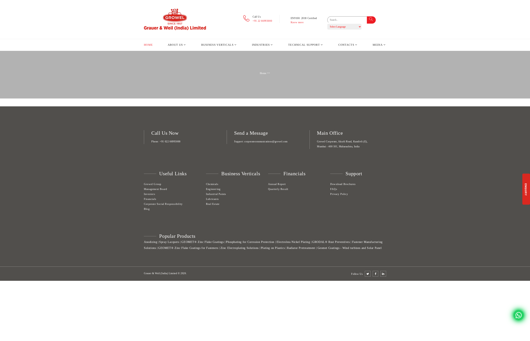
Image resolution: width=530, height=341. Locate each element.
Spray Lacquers (169, 242)
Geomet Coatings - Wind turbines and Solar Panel (350, 248)
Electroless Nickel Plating (293, 242)
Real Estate (212, 204)
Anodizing (150, 242)
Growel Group (152, 184)
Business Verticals (217, 44)
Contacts (346, 44)
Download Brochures (343, 184)
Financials (150, 199)
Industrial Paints (216, 194)
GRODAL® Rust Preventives (331, 242)
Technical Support (304, 44)
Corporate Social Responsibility (163, 204)
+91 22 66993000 (262, 20)
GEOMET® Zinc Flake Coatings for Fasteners (188, 248)
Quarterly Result (278, 189)
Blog (147, 209)
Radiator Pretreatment (301, 248)
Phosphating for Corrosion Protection (250, 242)
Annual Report (277, 184)
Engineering (213, 189)
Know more (297, 22)
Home (148, 44)
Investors (149, 194)
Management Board (155, 189)
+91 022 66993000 (170, 141)
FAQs (333, 189)
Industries (261, 44)
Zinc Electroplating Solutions (239, 248)
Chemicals (212, 184)
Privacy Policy (339, 194)
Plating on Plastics (273, 248)
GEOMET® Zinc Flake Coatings (202, 242)
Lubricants (212, 199)
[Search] (371, 20)
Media (378, 44)
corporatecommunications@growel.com (265, 141)
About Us (175, 44)
